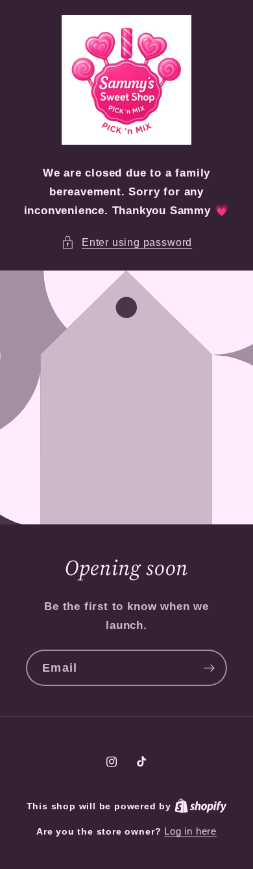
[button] (126, 242)
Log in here (190, 831)
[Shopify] (201, 805)
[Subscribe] (209, 668)
